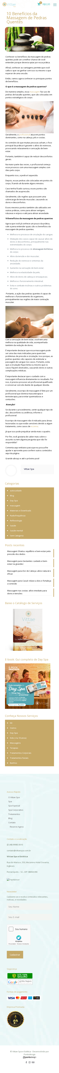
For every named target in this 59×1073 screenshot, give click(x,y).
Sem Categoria (16, 535)
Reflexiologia (16, 520)
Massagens (15, 743)
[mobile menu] (54, 4)
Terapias (14, 748)
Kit (11, 723)
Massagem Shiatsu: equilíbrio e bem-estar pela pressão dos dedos (29, 552)
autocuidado (16, 490)
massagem (35, 91)
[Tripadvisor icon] (33, 1062)
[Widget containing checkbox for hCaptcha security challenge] (19, 934)
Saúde (13, 525)
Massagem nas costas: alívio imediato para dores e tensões (27, 592)
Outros (13, 728)
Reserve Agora (16, 826)
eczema (34, 426)
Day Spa (14, 500)
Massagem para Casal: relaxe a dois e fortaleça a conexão (29, 582)
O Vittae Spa (14, 797)
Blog (12, 495)
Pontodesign (29, 1054)
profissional (24, 134)
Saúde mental (16, 530)
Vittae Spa (29, 469)
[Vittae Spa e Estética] (9, 4)
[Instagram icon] (29, 1062)
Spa (10, 801)
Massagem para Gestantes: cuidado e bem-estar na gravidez (27, 562)
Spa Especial (14, 805)
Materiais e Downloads (20, 510)
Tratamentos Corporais (20, 753)
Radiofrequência (17, 515)
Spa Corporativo (15, 810)
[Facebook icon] (26, 1062)
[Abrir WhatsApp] (51, 1065)
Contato (12, 822)
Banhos (13, 763)
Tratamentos (14, 814)
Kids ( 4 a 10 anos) (18, 738)
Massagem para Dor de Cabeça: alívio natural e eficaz (29, 572)
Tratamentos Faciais (19, 758)
